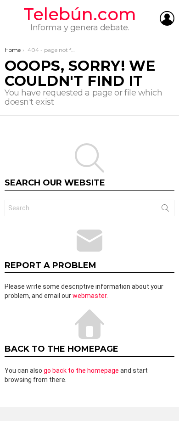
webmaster (89, 295)
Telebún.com (79, 14)
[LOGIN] (167, 18)
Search (165, 210)
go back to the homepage (81, 370)
